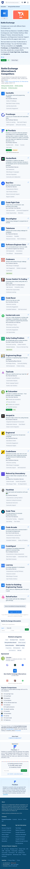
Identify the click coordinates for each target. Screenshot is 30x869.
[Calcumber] (3, 392)
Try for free (8, 150)
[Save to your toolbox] (4, 18)
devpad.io (6, 54)
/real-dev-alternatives (6, 181)
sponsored (5, 794)
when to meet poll (13, 865)
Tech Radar (18, 828)
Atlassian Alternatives (21, 834)
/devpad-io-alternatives (7, 414)
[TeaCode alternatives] (3, 372)
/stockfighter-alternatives (7, 217)
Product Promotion (6, 819)
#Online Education (12, 87)
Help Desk (7, 850)
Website (4, 60)
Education (22, 639)
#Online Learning (19, 85)
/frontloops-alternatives (7, 112)
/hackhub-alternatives (6, 488)
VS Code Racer (7, 696)
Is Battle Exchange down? (15, 738)
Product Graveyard (20, 836)
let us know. (18, 730)
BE (4, 13)
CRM (3, 850)
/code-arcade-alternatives (7, 525)
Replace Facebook (20, 830)
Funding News (5, 836)
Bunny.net (13, 863)
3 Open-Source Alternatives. (12, 81)
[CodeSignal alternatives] (3, 547)
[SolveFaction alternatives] (3, 597)
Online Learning (20, 645)
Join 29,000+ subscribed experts (15, 774)
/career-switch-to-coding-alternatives (10, 277)
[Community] (25, 2)
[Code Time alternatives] (3, 511)
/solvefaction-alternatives (7, 595)
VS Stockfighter (7, 700)
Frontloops (4, 48)
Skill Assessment (16, 648)
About (24, 819)
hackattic (19, 46)
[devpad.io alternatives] (3, 416)
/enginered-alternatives (7, 431)
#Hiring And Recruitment (7, 85)
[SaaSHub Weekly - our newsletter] (22, 2)
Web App (19, 650)
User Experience (12, 650)
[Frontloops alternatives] (3, 115)
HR (16, 852)
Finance (24, 854)
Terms (18, 860)
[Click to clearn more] (15, 788)
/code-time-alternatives (7, 509)
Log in (2, 628)
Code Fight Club (15, 52)
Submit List (4, 839)
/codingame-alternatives (7, 450)
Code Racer (24, 52)
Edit (3, 57)
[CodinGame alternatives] (3, 452)
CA (3, 528)
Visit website (9, 409)
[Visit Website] (28, 92)
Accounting (4, 852)
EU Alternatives (10, 729)
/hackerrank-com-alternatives (8, 313)
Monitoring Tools (17, 854)
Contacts (14, 819)
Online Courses (21, 642)
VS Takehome (6, 720)
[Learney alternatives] (3, 565)
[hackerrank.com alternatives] (3, 316)
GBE (3, 585)
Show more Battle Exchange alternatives (15, 606)
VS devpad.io (6, 698)
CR (3, 298)
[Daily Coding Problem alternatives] (3, 338)
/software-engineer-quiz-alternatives (10, 243)
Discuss (20, 819)
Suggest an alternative (15, 612)
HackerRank (15, 48)
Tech (23, 648)
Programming (8, 648)
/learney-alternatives (6, 563)
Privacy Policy (11, 860)
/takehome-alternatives (7, 226)
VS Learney (6, 715)
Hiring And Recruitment (10, 642)
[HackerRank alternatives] (3, 159)
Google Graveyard (20, 839)
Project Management (7, 854)
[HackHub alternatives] (3, 490)
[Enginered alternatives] (3, 433)
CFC (3, 203)
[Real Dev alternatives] (3, 183)
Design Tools (22, 848)
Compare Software (6, 830)
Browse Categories (6, 828)
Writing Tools (21, 852)
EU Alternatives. (24, 81)
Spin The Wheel (14, 864)
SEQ (3, 245)
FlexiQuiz (14, 750)
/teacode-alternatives (6, 370)
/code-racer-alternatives (7, 296)
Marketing (21, 850)
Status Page (15, 60)
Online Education (9, 645)
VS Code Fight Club (8, 693)
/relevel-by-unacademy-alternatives (10, 472)
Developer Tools (14, 639)
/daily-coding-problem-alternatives (9, 336)
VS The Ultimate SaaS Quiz (10, 702)
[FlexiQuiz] (3, 131)
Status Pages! (5, 834)
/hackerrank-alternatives (7, 156)
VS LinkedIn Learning (8, 709)
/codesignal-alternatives (7, 544)
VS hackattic (6, 711)
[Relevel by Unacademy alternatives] (3, 474)
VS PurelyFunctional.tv (9, 707)
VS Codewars (6, 704)
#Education (4, 87)
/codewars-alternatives (7, 257)
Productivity (14, 850)
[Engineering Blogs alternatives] (3, 356)
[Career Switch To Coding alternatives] (3, 280)
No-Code (6, 848)
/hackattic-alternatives (6, 91)
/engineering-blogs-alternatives (9, 354)
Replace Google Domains (22, 841)
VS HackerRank (7, 713)
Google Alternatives (20, 832)
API (2, 821)
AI (2, 848)
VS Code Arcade (7, 717)
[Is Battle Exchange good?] (8, 60)
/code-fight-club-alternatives (8, 201)
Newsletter (4, 841)
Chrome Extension (6, 832)
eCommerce (12, 852)
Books (7, 639)
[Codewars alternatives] (3, 260)
